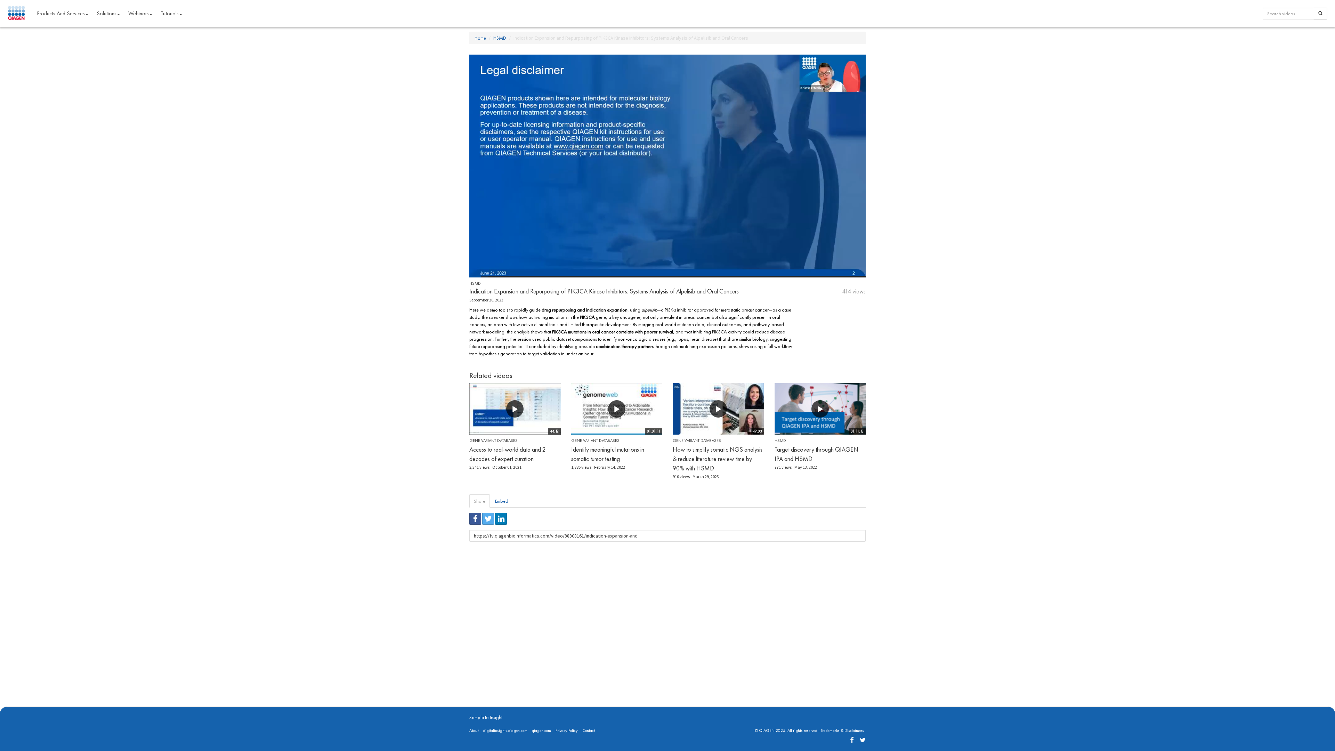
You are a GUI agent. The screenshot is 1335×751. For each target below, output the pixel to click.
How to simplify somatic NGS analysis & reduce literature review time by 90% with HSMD (717, 458)
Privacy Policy (567, 730)
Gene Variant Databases (493, 440)
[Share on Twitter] (488, 519)
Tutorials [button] (170, 13)
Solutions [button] (106, 13)
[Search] (1320, 13)
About (474, 730)
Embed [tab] (501, 501)
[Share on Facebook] (475, 519)
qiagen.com (541, 730)
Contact (588, 730)
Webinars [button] (138, 13)
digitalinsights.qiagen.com (505, 730)
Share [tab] (479, 501)
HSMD (499, 38)
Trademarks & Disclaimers (842, 730)
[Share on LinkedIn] (501, 519)
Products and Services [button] (61, 13)
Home (480, 38)
